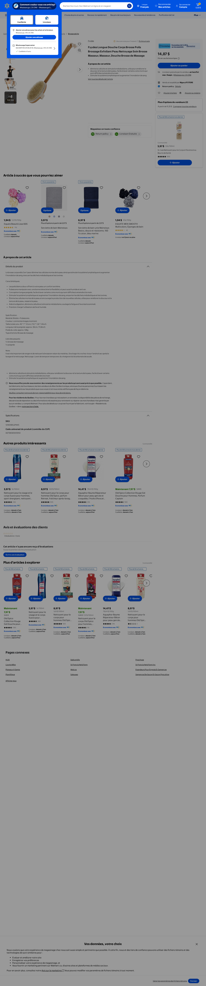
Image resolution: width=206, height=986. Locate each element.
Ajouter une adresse (34, 37)
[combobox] (96, 6)
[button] (163, 6)
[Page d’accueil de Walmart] (7, 6)
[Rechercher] (129, 6)
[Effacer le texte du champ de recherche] (123, 6)
